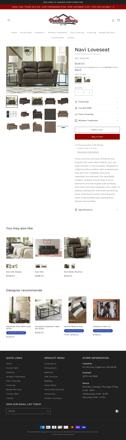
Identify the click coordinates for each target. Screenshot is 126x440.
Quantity (78, 88)
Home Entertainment (54, 389)
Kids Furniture (51, 377)
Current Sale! (12, 368)
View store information (88, 152)
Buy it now (97, 137)
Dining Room (50, 368)
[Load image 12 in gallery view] (12, 127)
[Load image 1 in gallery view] (12, 101)
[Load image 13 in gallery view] (25, 127)
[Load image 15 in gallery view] (50, 127)
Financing (10, 385)
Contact (10, 398)
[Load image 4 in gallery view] (50, 101)
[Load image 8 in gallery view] (37, 114)
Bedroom (48, 372)
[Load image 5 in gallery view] (63, 101)
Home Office (50, 385)
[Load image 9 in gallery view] (50, 114)
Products (10, 372)
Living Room (50, 364)
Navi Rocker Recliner (73, 272)
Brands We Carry (14, 389)
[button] (9, 20)
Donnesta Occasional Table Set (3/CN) (47, 327)
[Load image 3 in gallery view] (37, 101)
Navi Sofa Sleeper (14, 272)
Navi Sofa (39, 272)
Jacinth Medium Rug (73, 326)
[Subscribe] (47, 411)
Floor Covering (13, 381)
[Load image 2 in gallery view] (25, 101)
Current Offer (12, 394)
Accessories (49, 394)
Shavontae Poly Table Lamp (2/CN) (18, 327)
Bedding (48, 381)
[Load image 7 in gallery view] (25, 114)
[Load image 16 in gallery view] (63, 127)
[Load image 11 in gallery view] (63, 114)
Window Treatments (15, 377)
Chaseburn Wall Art (101, 326)
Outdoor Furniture (53, 398)
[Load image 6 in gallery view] (12, 114)
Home (9, 364)
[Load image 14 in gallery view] (37, 127)
